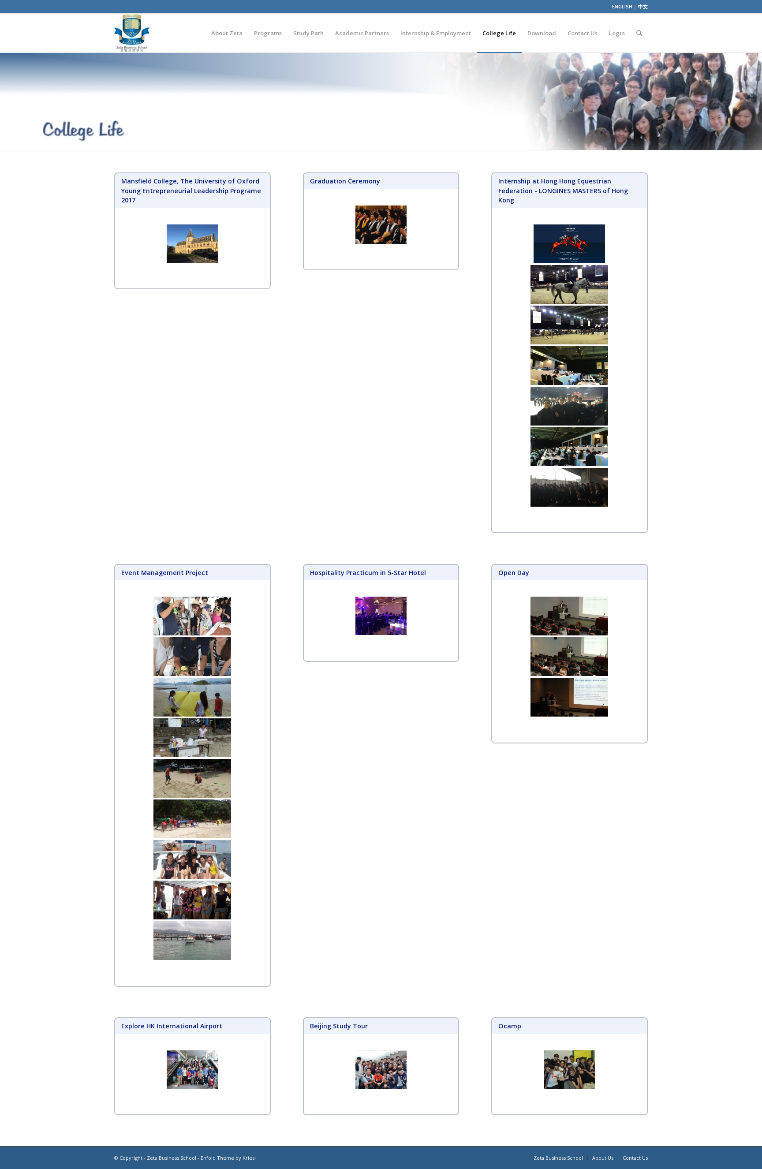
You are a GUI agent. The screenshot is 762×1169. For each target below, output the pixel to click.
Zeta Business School (171, 1157)
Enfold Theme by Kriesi (228, 1157)
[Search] (639, 33)
